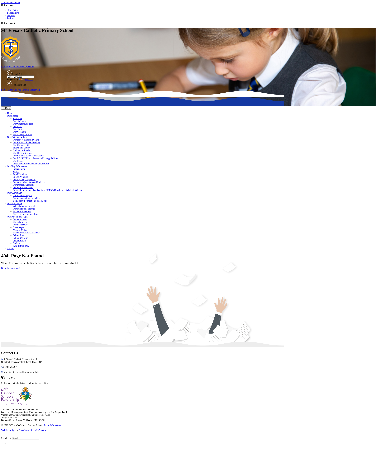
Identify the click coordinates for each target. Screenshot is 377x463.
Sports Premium (20, 177)
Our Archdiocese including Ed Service (31, 163)
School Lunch (19, 235)
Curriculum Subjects (22, 195)
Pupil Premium (20, 174)
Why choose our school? (24, 206)
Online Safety (19, 240)
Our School (12, 116)
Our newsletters (20, 224)
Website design (8, 430)
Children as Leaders (22, 150)
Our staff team (19, 121)
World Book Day (21, 246)
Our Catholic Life (21, 145)
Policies (10, 18)
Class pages (18, 227)
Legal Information (52, 425)
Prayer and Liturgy (21, 147)
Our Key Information (17, 166)
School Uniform (20, 238)
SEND (16, 171)
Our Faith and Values (17, 137)
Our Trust (17, 129)
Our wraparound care (23, 124)
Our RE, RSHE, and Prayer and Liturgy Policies (35, 158)
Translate (29, 79)
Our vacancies (19, 131)
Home (10, 113)
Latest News (13, 13)
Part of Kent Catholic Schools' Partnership (20, 89)
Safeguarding (19, 169)
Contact (10, 248)
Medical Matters (20, 230)
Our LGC (17, 126)
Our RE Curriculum (22, 153)
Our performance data (23, 187)
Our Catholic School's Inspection (28, 155)
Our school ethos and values (26, 139)
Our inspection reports (23, 185)
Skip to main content (10, 2)
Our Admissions (14, 203)
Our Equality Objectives (24, 179)
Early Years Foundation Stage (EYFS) (30, 201)
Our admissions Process (24, 208)
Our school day (20, 222)
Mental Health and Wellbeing (26, 232)
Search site (6, 438)
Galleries (11, 15)
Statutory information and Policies (28, 182)
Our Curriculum (14, 193)
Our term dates (20, 219)
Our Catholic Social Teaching (26, 142)
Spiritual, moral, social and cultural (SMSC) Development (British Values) (47, 190)
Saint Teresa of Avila (22, 134)
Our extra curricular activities (26, 198)
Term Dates (12, 10)
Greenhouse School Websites (32, 430)
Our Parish (18, 161)
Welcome (17, 118)
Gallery (16, 243)
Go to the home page (11, 268)
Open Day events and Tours (26, 214)
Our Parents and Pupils (17, 216)
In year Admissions (22, 211)
